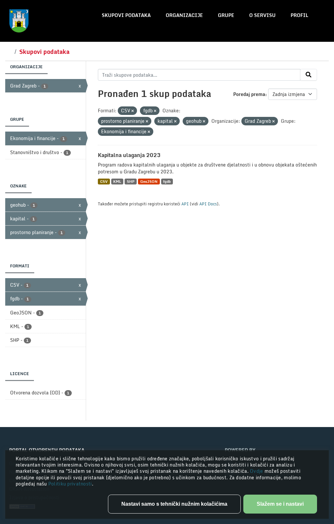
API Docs (208, 203)
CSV (104, 181)
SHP (130, 181)
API (185, 203)
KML (117, 181)
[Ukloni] (132, 111)
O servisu (262, 15)
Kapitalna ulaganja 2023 (129, 155)
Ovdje (257, 471)
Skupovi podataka (126, 15)
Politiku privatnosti (70, 483)
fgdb (167, 181)
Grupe (226, 15)
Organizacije (184, 15)
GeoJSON (149, 181)
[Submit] (308, 75)
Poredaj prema (249, 94)
